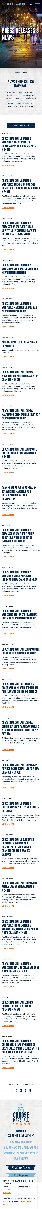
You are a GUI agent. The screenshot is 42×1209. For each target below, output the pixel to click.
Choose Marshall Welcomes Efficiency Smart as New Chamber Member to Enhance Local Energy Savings (20, 728)
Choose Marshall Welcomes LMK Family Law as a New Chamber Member (19, 886)
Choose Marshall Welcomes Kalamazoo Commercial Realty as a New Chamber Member (21, 414)
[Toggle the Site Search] (31, 3)
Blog (17, 1158)
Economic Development (21, 1135)
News (24, 1158)
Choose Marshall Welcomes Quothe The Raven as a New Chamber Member (17, 1006)
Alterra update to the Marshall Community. (19, 344)
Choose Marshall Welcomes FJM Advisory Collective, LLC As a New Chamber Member (20, 768)
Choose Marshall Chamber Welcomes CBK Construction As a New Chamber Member (20, 268)
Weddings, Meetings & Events (21, 1153)
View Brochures (21, 1175)
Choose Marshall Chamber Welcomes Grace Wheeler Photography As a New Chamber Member (19, 144)
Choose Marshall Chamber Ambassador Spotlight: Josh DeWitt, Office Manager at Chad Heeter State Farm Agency (19, 228)
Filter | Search (19, 125)
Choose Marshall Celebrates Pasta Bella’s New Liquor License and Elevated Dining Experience (20, 687)
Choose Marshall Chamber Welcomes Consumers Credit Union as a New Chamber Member (19, 575)
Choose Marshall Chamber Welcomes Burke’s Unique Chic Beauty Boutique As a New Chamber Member (21, 186)
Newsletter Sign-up (21, 1168)
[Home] (14, 3)
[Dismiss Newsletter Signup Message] (34, 1179)
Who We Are (31, 1147)
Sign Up (7, 1192)
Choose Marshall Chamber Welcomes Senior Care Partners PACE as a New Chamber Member (20, 614)
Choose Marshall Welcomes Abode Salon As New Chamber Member (21, 651)
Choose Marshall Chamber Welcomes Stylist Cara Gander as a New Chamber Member (20, 967)
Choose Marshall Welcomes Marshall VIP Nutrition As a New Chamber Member (20, 375)
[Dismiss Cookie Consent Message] (34, 1198)
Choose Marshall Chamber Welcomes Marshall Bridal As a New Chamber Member (19, 307)
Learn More (8, 165)
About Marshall (13, 1147)
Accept (6, 1205)
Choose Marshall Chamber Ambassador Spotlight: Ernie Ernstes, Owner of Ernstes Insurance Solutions (18, 535)
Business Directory (21, 1142)
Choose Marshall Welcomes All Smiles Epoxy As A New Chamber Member (19, 452)
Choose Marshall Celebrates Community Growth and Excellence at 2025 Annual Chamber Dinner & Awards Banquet (18, 847)
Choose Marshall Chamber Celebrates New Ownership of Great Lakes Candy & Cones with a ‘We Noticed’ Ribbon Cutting (20, 1046)
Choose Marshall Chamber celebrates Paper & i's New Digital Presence (21, 807)
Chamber (21, 1131)
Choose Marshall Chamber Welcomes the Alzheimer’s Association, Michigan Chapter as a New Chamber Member (20, 927)
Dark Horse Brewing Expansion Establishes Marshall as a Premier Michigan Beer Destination (19, 493)
